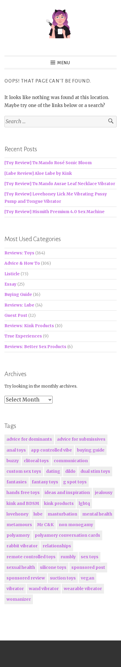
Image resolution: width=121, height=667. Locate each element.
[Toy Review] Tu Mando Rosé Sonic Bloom (48, 162)
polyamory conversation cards (67, 535)
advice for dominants (29, 439)
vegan (87, 578)
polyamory (18, 535)
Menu (63, 62)
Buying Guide (18, 294)
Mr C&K (45, 524)
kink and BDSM (22, 503)
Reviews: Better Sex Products (35, 346)
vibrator (15, 588)
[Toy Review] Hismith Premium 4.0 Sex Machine (54, 211)
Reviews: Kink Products (29, 325)
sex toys (89, 556)
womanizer (18, 599)
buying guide (91, 450)
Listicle (12, 273)
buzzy (12, 460)
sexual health (20, 567)
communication (71, 460)
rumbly (68, 556)
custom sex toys (23, 471)
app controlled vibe (51, 450)
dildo (70, 471)
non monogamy (76, 524)
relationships (57, 546)
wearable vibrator (83, 588)
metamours (19, 524)
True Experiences (23, 336)
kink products (59, 503)
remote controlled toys (31, 556)
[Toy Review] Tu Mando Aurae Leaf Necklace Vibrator (59, 183)
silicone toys (53, 567)
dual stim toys (95, 471)
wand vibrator (44, 588)
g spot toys (75, 482)
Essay (10, 284)
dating (53, 471)
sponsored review (25, 578)
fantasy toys (45, 482)
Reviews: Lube (19, 305)
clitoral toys (36, 460)
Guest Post (15, 315)
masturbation (62, 514)
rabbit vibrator (22, 546)
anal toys (16, 450)
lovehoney (17, 514)
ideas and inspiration (67, 492)
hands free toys (23, 492)
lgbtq (84, 503)
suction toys (63, 578)
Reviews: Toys (19, 253)
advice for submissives (81, 439)
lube (38, 514)
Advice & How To (22, 263)
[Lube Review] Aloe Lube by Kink (38, 173)
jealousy (103, 492)
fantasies (16, 482)
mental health (97, 514)
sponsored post (88, 567)
